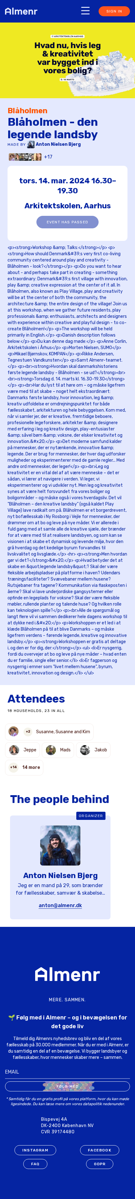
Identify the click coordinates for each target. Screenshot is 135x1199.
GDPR (100, 1164)
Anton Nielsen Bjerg (58, 144)
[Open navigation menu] (85, 10)
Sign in (114, 11)
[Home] (23, 11)
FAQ (35, 1164)
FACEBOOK (99, 1150)
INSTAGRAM (35, 1150)
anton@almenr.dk (60, 905)
